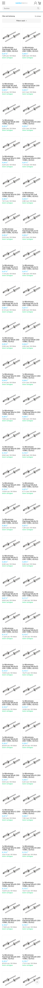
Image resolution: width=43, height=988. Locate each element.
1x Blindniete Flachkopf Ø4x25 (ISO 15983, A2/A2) (11, 485)
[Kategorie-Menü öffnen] (3, 3)
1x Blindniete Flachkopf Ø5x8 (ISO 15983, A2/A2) (10, 775)
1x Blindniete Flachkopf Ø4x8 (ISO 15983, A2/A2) (30, 339)
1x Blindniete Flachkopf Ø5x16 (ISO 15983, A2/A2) (11, 848)
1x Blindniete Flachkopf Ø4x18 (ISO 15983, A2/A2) (11, 448)
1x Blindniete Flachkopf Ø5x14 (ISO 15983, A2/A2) (31, 811)
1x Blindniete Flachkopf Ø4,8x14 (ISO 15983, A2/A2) (30, 557)
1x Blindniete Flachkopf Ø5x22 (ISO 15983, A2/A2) (31, 884)
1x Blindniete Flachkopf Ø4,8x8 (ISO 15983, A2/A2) (10, 521)
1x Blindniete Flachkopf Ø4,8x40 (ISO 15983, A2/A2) (30, 739)
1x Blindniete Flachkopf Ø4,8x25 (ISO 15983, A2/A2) (30, 666)
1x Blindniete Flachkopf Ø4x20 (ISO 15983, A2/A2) (31, 448)
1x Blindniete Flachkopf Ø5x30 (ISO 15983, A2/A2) (31, 956)
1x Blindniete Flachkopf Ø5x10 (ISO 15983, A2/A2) (31, 775)
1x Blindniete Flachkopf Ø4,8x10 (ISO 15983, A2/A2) (30, 521)
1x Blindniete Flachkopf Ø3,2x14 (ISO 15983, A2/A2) (30, 267)
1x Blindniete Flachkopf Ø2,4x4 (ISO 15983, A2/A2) (10, 49)
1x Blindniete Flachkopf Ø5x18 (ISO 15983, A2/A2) (31, 848)
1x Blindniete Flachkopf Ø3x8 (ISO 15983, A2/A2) (10, 122)
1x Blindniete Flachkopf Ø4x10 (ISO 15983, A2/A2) (11, 376)
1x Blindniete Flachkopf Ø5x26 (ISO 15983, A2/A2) (11, 956)
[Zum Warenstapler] (39, 3)
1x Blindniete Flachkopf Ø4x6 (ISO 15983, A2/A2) (10, 339)
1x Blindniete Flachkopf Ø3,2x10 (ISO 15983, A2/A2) (30, 230)
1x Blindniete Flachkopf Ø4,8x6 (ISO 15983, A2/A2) (30, 485)
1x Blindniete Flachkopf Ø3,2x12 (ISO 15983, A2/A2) (10, 267)
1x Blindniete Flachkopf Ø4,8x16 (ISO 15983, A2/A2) (10, 593)
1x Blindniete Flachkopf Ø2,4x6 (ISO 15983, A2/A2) (30, 49)
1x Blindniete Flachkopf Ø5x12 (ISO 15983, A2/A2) (11, 811)
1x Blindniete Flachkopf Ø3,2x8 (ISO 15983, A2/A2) (10, 230)
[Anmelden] (35, 3)
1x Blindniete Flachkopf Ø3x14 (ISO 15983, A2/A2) (31, 158)
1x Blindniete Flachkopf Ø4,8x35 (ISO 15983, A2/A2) (10, 739)
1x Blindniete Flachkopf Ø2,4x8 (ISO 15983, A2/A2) (10, 85)
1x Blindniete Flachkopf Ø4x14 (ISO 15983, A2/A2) (11, 412)
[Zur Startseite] (21, 3)
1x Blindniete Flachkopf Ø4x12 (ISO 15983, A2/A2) (31, 376)
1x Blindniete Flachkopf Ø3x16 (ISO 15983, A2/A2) (11, 194)
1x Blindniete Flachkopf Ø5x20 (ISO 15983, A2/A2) (11, 884)
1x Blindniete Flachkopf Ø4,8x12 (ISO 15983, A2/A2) (10, 557)
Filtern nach (20, 21)
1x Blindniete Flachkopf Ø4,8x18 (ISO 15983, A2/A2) (30, 593)
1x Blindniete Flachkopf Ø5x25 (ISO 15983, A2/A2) (31, 920)
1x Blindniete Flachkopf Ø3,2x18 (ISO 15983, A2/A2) (30, 303)
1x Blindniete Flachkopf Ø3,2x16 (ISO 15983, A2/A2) (10, 303)
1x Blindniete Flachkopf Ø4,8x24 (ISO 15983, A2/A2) (10, 666)
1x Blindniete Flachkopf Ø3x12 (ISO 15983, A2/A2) (11, 158)
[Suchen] (38, 8)
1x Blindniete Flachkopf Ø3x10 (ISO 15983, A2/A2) (31, 122)
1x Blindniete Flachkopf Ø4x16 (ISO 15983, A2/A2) (31, 412)
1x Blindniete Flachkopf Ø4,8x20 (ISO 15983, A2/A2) (10, 630)
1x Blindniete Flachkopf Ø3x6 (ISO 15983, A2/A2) (30, 85)
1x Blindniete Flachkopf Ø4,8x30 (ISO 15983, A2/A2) (30, 702)
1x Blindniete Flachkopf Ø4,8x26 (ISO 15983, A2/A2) (10, 702)
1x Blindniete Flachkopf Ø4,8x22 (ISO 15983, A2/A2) (30, 630)
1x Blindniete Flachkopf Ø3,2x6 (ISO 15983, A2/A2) (30, 194)
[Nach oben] (37, 982)
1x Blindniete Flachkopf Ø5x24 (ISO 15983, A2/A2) (11, 920)
